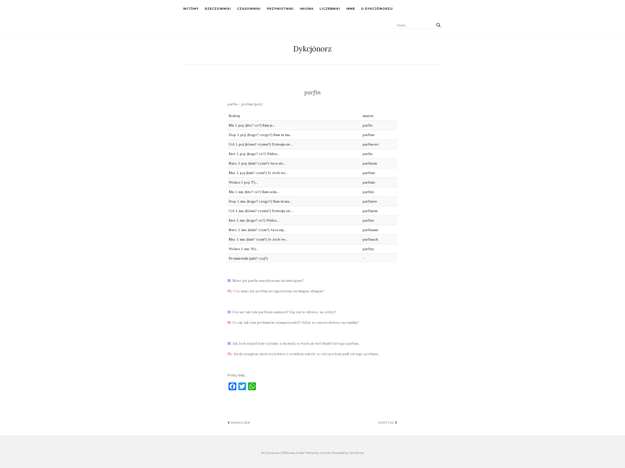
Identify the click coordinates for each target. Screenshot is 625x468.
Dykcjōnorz (312, 48)
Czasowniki (249, 8)
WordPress (356, 453)
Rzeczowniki (218, 8)
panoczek (240, 422)
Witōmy (191, 8)
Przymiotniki (280, 8)
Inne (350, 8)
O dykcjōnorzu (377, 8)
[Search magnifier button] (438, 25)
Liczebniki (330, 8)
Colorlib (325, 453)
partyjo (386, 422)
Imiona (306, 8)
